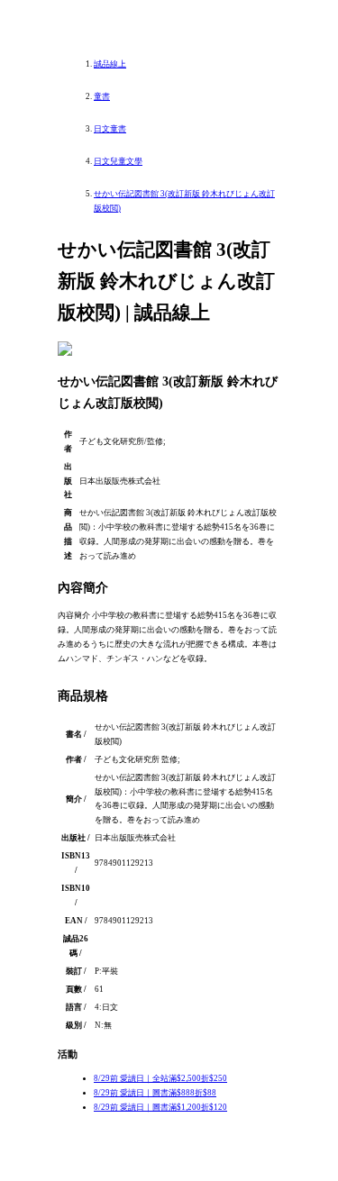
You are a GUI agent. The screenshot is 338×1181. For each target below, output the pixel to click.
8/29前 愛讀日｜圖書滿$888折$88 (155, 1092)
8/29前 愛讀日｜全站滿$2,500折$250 (160, 1078)
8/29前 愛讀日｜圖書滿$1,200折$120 (160, 1107)
